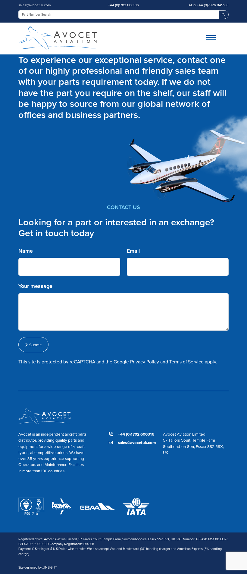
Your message (35, 286)
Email (133, 251)
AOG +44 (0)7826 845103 (209, 5)
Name (25, 251)
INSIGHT (49, 567)
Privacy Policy (144, 361)
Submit (34, 345)
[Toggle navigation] (217, 38)
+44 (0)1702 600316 (123, 5)
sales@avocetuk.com (34, 5)
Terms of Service (186, 361)
